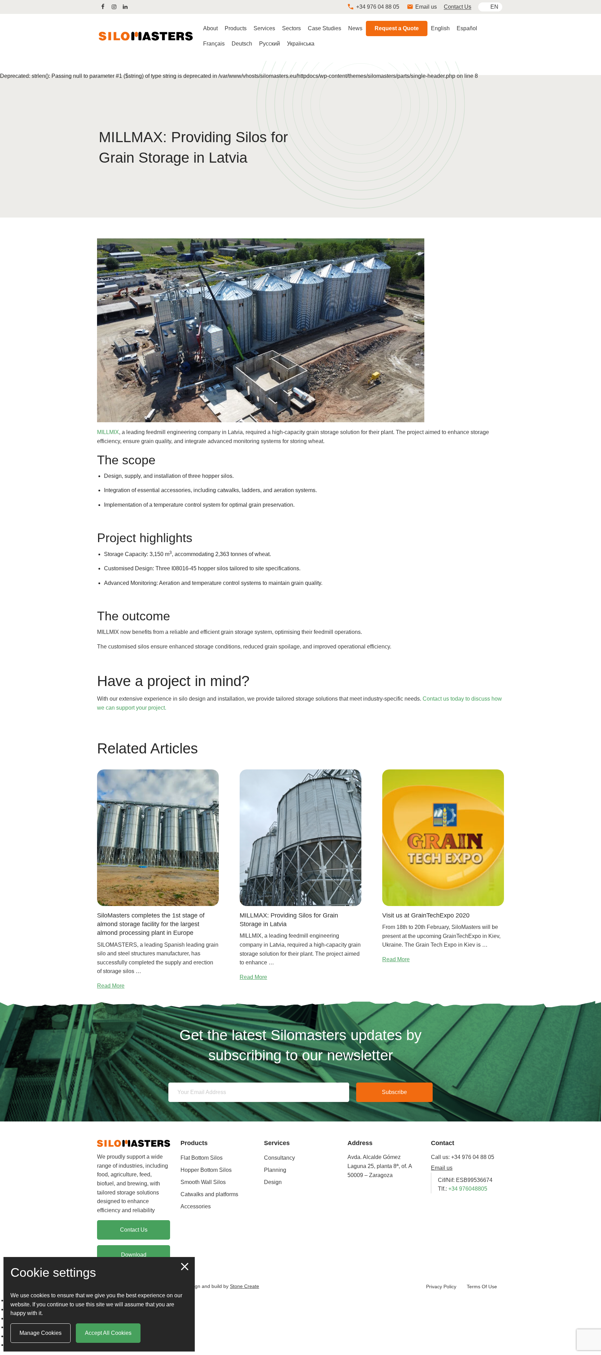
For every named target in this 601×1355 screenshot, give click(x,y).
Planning (275, 1170)
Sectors (291, 28)
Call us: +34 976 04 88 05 (462, 1157)
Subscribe (394, 1092)
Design (273, 1182)
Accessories (196, 1206)
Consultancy (279, 1158)
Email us (441, 1168)
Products (236, 28)
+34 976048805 (467, 1189)
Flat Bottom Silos (202, 1158)
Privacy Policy (441, 1286)
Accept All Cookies (108, 1333)
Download (133, 1255)
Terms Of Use (482, 1286)
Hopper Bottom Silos (206, 1170)
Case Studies (324, 28)
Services (264, 28)
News (355, 28)
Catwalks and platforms (209, 1194)
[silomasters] (102, 7)
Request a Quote (397, 28)
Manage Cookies (40, 1333)
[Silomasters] (133, 1143)
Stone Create (244, 1286)
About (210, 28)
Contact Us (457, 7)
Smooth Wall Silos (203, 1182)
